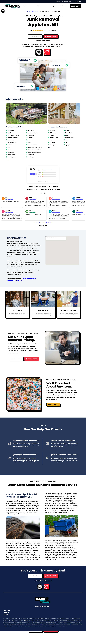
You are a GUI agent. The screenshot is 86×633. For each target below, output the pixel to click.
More (7, 160)
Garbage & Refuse (33, 140)
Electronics (31, 135)
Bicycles (10, 133)
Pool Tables (11, 152)
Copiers (67, 140)
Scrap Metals (11, 154)
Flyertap (6, 614)
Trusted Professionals (68, 310)
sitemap (26, 620)
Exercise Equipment (13, 137)
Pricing (52, 6)
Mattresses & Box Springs (35, 147)
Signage (67, 145)
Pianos (9, 150)
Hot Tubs (10, 145)
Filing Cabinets (54, 137)
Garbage (52, 145)
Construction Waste (13, 135)
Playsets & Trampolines (34, 150)
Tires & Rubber (11, 157)
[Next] (44, 194)
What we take (39, 6)
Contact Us (63, 6)
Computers (53, 130)
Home (28, 11)
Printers (52, 140)
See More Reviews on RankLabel (43, 223)
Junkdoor (6, 612)
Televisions (31, 154)
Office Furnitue (69, 137)
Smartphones (69, 133)
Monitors (67, 130)
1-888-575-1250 (42, 606)
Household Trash (32, 145)
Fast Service (43, 310)
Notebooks (53, 133)
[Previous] (41, 194)
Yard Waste (31, 157)
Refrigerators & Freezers (34, 152)
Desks (67, 135)
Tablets (52, 135)
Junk (9, 147)
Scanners (52, 142)
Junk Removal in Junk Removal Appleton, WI (21, 279)
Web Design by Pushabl (60, 626)
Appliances (11, 130)
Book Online (17, 310)
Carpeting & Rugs (32, 133)
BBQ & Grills (31, 130)
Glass (29, 142)
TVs (66, 142)
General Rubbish (12, 142)
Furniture (30, 137)
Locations (34, 11)
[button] (26, 159)
